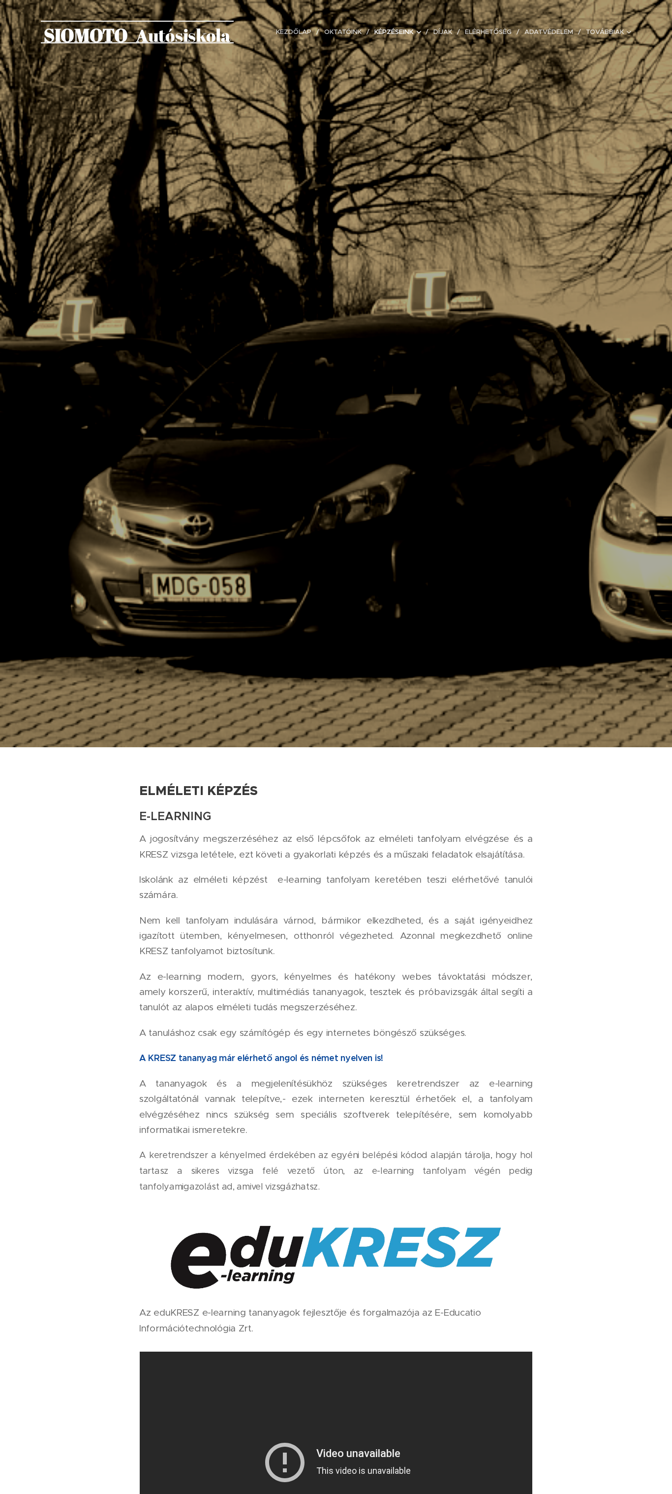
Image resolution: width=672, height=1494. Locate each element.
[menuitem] (296, 32)
